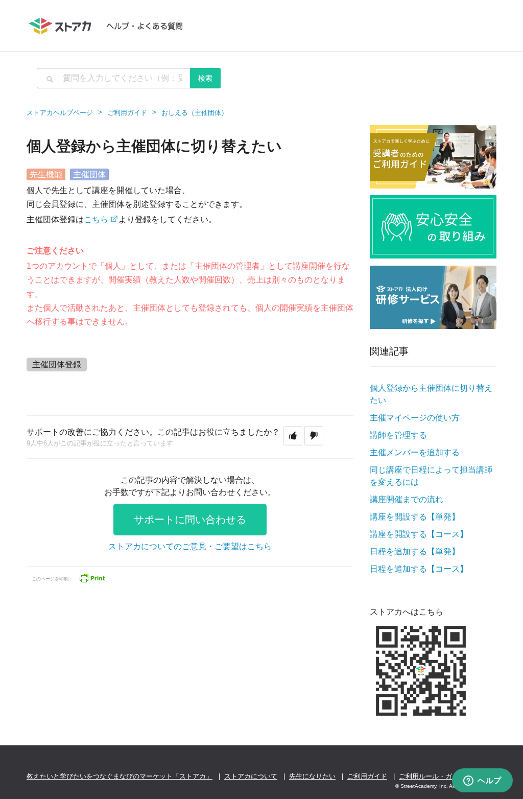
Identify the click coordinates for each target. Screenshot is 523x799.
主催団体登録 (56, 364)
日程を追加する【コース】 (419, 569)
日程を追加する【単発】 (415, 551)
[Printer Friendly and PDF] (92, 577)
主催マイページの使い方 (415, 417)
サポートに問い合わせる (190, 519)
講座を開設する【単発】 (415, 516)
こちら (96, 219)
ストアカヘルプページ (60, 112)
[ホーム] (111, 25)
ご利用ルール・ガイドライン (442, 776)
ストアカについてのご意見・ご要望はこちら (190, 546)
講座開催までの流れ (406, 499)
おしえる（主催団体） (194, 112)
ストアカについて (250, 776)
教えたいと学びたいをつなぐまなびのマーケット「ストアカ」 (119, 776)
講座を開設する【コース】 (419, 534)
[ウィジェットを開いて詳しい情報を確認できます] (482, 781)
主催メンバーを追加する (415, 452)
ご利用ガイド (127, 112)
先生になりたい (312, 776)
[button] (292, 435)
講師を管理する (398, 435)
